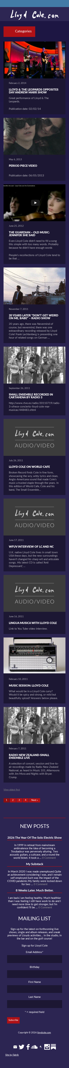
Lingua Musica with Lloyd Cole (33, 623)
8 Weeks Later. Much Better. (34, 890)
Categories (23, 31)
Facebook (28, 1047)
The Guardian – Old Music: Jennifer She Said (29, 234)
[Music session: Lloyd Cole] (34, 655)
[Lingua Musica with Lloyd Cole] (34, 593)
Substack (53, 1047)
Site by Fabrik (12, 1055)
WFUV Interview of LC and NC (31, 546)
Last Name (34, 997)
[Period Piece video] (34, 136)
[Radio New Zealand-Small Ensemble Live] (34, 725)
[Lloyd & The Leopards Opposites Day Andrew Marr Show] (34, 60)
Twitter (21, 1047)
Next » (34, 800)
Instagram (47, 1047)
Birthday (34, 967)
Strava (41, 1047)
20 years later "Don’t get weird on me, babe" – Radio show (33, 317)
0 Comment (49, 858)
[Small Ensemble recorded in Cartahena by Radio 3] (34, 365)
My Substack (34, 864)
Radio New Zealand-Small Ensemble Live (29, 756)
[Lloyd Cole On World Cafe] (34, 437)
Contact (15, 1047)
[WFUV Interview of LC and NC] (34, 517)
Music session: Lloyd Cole (28, 685)
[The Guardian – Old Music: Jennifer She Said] (34, 202)
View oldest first (12, 790)
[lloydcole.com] (34, 15)
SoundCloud (34, 1047)
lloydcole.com (44, 1033)
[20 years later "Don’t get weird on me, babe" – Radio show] (34, 285)
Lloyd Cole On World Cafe (29, 467)
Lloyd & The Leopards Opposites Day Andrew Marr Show (33, 91)
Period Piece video (23, 165)
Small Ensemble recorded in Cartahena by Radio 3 (31, 396)
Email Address (34, 952)
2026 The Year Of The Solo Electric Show (34, 837)
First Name (34, 982)
